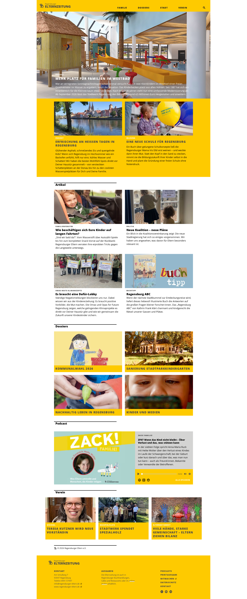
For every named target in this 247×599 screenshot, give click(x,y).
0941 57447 (66, 580)
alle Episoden (182, 480)
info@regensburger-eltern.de (67, 583)
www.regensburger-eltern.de (67, 586)
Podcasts (166, 571)
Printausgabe (168, 575)
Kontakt (165, 586)
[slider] (159, 474)
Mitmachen (167, 578)
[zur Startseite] (55, 5)
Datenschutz (168, 582)
